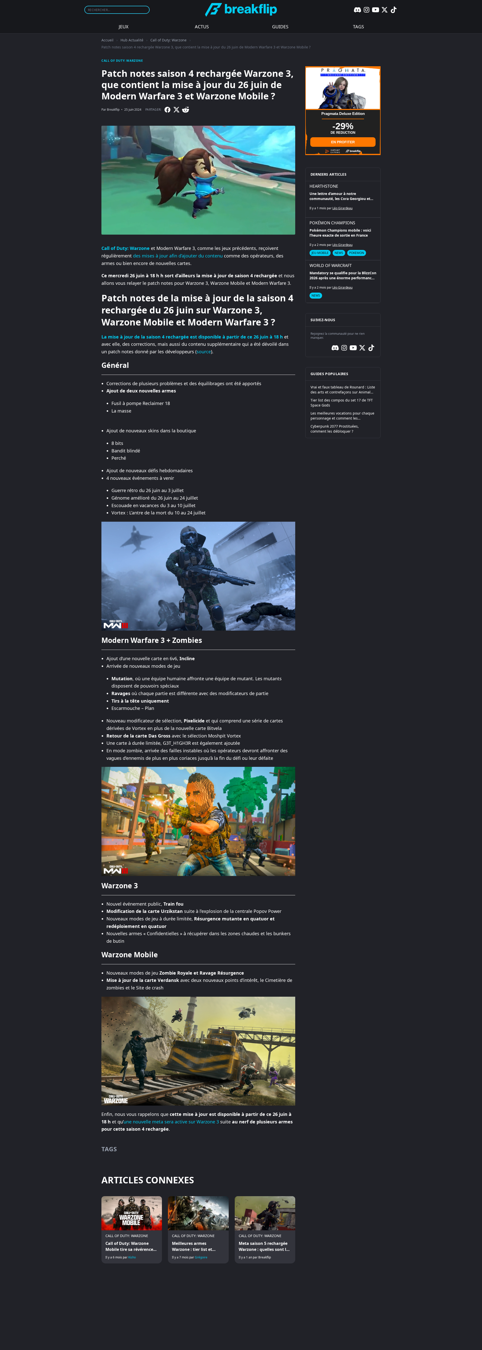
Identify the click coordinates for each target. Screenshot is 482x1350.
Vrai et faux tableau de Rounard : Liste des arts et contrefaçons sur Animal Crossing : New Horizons (343, 390)
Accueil (107, 40)
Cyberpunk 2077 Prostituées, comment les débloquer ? (335, 429)
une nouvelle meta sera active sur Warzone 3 (171, 1122)
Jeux (124, 27)
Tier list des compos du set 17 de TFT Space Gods (342, 403)
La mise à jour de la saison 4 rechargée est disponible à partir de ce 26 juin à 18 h (192, 337)
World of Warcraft (331, 265)
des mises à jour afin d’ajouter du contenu (178, 256)
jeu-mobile (320, 253)
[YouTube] (376, 10)
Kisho (132, 1257)
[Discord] (357, 10)
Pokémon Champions (332, 223)
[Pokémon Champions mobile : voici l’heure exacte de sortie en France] (343, 239)
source (204, 352)
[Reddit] (186, 110)
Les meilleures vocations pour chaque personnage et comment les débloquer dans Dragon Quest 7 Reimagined (342, 416)
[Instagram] (367, 10)
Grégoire (201, 1257)
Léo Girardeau (342, 208)
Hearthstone (324, 186)
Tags (358, 27)
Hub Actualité (131, 40)
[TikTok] (394, 10)
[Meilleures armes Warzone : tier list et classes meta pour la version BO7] (198, 1229)
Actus (202, 27)
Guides (280, 27)
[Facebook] (167, 110)
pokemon (356, 253)
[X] (385, 10)
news (339, 253)
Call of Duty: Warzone (168, 40)
